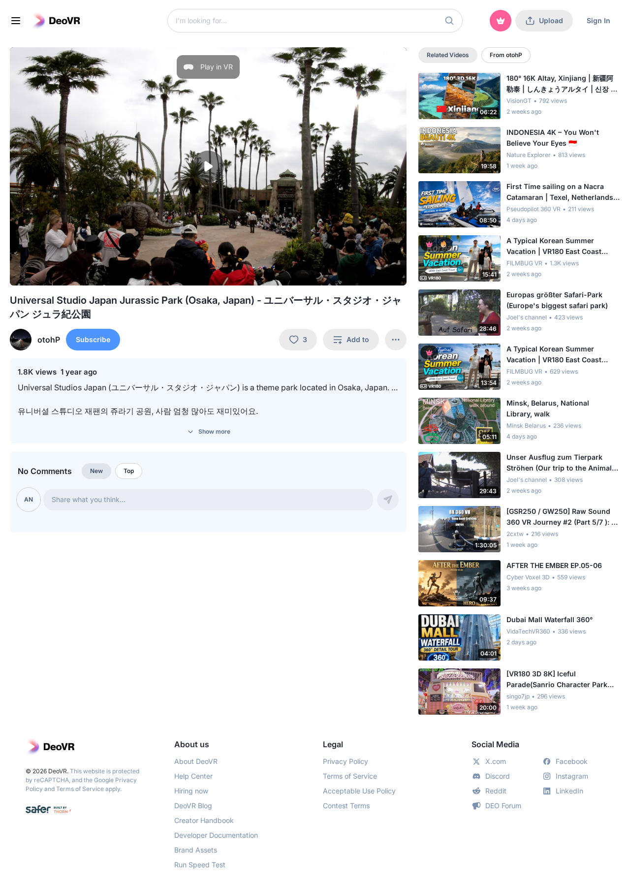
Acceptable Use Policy (359, 791)
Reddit (495, 791)
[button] (449, 21)
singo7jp (518, 696)
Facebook (572, 761)
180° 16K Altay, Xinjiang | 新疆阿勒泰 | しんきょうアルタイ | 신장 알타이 (562, 84)
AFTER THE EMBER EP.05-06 (554, 565)
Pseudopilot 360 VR (533, 209)
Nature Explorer (528, 154)
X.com (495, 761)
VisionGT (519, 100)
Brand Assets (195, 850)
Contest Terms (346, 805)
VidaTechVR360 (528, 631)
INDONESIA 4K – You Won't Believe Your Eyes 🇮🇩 (552, 137)
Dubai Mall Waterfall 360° (549, 619)
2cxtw (515, 534)
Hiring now (191, 791)
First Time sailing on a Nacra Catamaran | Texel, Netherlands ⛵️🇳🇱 (559, 192)
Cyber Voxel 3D (528, 577)
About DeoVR (196, 761)
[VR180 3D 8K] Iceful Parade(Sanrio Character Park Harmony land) (556, 679)
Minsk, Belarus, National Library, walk (547, 408)
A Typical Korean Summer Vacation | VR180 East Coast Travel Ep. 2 (553, 355)
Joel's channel (526, 317)
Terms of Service (80, 788)
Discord (497, 776)
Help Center (193, 776)
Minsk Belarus (526, 425)
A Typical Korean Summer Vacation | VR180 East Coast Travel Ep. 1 (553, 246)
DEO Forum (503, 805)
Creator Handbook (204, 820)
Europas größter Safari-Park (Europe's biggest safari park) (557, 300)
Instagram (572, 776)
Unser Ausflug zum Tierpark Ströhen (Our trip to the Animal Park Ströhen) (559, 463)
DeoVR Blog (193, 805)
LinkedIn (569, 791)
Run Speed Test (199, 864)
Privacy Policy (345, 761)
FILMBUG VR (524, 263)
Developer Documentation (216, 835)
